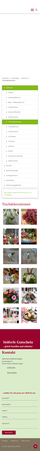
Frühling (9, 141)
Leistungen (15, 78)
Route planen (12, 373)
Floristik (7, 166)
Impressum (14, 441)
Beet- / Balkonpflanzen (14, 102)
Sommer (9, 146)
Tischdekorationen (13, 122)
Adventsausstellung (13, 156)
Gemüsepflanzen (12, 97)
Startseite (5, 78)
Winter (9, 151)
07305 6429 (11, 368)
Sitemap (4, 441)
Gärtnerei (24, 78)
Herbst (9, 92)
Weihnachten (11, 161)
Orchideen (10, 136)
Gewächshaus (11, 107)
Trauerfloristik (11, 127)
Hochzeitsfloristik (12, 112)
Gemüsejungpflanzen (12, 185)
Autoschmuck (11, 117)
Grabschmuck (11, 131)
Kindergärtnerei (10, 175)
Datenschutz (25, 441)
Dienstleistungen (10, 170)
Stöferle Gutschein (18, 344)
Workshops (8, 180)
